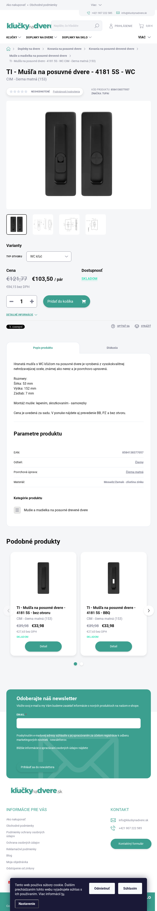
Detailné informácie (19, 314)
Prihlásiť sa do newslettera (37, 767)
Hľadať (96, 25)
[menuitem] (14, 37)
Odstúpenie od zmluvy (20, 868)
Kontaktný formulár (131, 843)
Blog (9, 855)
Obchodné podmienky (43, 5)
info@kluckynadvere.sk (133, 820)
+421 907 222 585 (130, 828)
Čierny (139, 462)
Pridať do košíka (60, 301)
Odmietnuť (102, 888)
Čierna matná (135, 472)
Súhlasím (130, 888)
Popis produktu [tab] (43, 347)
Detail (43, 646)
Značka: (100, 93)
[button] (75, 664)
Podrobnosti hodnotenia (66, 91)
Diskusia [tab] (112, 347)
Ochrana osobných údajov (23, 842)
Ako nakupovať (16, 5)
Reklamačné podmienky (21, 849)
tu (62, 894)
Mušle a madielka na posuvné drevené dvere (56, 510)
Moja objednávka (17, 862)
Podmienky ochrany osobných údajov (25, 834)
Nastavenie (27, 904)
